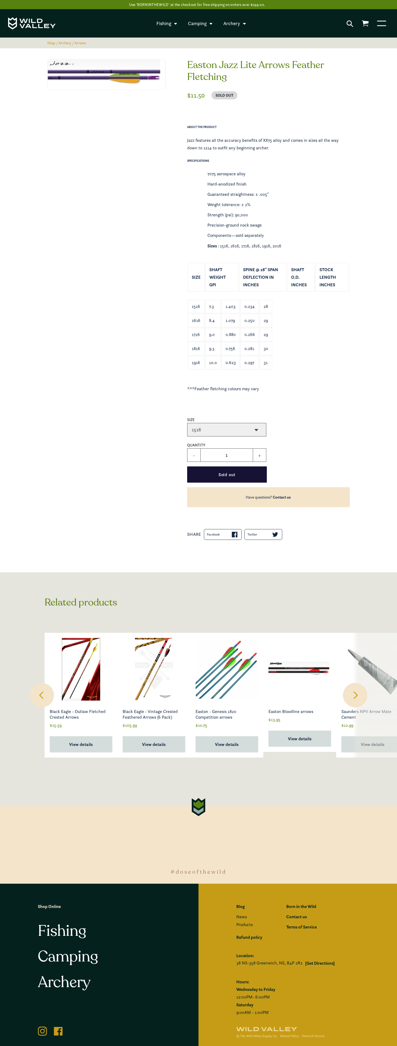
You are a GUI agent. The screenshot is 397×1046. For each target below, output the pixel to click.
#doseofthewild (199, 872)
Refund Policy (289, 1036)
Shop (51, 43)
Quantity (196, 445)
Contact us (282, 497)
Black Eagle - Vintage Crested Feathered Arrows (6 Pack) (150, 714)
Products (244, 924)
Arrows (80, 43)
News (241, 916)
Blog (240, 906)
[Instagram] (42, 1030)
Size (191, 419)
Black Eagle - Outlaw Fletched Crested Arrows (78, 714)
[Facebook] (58, 1030)
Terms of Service (301, 927)
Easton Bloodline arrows (290, 711)
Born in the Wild (301, 906)
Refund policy (249, 937)
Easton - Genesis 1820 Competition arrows (216, 714)
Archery (65, 43)
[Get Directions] (320, 963)
